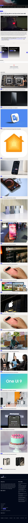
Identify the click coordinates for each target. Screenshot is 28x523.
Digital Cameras (14, 3)
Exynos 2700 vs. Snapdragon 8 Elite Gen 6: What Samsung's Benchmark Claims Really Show (13, 89)
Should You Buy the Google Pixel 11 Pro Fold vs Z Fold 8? (8, 469)
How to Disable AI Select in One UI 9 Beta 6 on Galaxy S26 (8, 390)
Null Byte (11, 5)
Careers (3, 508)
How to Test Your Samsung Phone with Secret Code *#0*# (22, 495)
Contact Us (2, 506)
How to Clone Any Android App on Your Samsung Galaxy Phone (22, 488)
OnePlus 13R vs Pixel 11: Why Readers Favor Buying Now (8, 244)
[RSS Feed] (5, 490)
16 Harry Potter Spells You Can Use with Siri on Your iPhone (22, 489)
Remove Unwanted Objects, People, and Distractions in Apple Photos (22, 486)
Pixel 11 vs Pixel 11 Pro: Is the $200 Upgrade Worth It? (8, 330)
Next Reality (8, 5)
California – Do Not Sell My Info (4, 507)
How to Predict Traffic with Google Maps (22, 491)
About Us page (10, 488)
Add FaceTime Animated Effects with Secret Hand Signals (22, 493)
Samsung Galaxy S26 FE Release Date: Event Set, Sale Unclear (9, 221)
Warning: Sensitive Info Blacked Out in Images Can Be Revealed (22, 501)
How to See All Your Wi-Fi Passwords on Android (22, 484)
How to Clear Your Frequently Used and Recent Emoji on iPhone (22, 497)
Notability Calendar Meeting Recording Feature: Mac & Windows (9, 372)
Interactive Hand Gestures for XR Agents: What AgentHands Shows (10, 351)
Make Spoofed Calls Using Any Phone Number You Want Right (22, 499)
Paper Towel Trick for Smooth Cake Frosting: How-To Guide (8, 454)
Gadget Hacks (5, 5)
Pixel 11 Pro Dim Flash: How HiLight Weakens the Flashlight (9, 280)
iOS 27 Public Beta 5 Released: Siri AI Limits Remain (7, 429)
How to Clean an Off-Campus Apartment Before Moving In (8, 408)
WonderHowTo (1, 5)
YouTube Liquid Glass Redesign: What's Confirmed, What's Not (9, 264)
